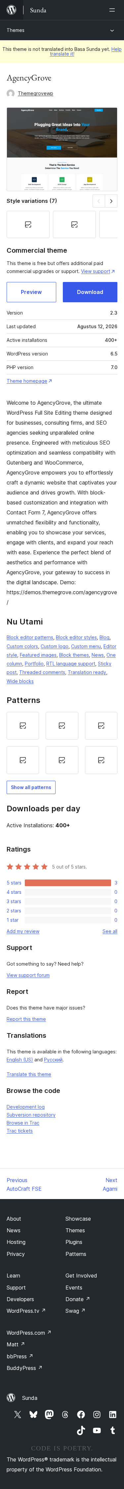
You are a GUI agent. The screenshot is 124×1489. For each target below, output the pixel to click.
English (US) (20, 1059)
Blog (104, 637)
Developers (20, 1299)
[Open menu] (113, 10)
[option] (23, 726)
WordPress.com (29, 1332)
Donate (77, 1299)
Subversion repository (31, 1115)
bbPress (20, 1356)
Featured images (38, 655)
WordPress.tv (26, 1310)
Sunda (29, 1398)
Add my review (23, 931)
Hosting (16, 1242)
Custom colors (22, 646)
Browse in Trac (23, 1123)
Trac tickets (20, 1131)
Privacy (16, 1254)
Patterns (75, 1254)
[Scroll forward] (111, 201)
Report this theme (26, 1019)
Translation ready (87, 672)
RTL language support (70, 663)
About (14, 1218)
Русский (53, 1059)
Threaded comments (42, 672)
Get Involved (81, 1275)
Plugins (73, 1242)
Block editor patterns (30, 637)
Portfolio (34, 663)
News (98, 655)
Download (90, 292)
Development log (26, 1107)
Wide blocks (20, 681)
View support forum (28, 975)
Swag (75, 1310)
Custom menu (86, 646)
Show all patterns (31, 787)
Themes (15, 30)
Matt (16, 1344)
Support (16, 1287)
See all (110, 931)
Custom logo (54, 646)
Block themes (74, 655)
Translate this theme (29, 1074)
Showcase (78, 1218)
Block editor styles (76, 637)
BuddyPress (25, 1368)
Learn (13, 1275)
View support (95, 271)
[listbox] (62, 743)
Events (73, 1287)
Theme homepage (27, 381)
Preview (31, 292)
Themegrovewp (35, 93)
